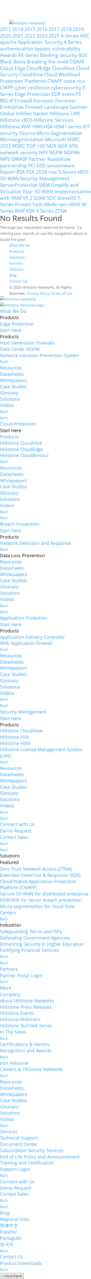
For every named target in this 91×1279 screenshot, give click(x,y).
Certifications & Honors (25, 1044)
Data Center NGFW (20, 349)
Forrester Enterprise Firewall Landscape (38, 103)
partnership (13, 165)
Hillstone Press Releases (26, 1007)
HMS (37, 126)
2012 (5, 29)
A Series (73, 42)
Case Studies (13, 387)
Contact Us (18, 281)
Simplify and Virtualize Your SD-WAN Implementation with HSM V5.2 (45, 191)
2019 (78, 29)
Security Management (45, 178)
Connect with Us (17, 824)
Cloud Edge (13, 68)
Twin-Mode (44, 204)
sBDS (82, 172)
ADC (84, 35)
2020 (5, 35)
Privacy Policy (38, 293)
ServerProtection (19, 185)
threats (23, 204)
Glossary (16, 269)
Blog (12, 275)
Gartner (78, 107)
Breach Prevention (19, 524)
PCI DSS (36, 165)
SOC (51, 198)
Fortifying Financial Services (29, 950)
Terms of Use (61, 293)
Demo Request (15, 831)
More (5, 988)
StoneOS (66, 198)
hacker (41, 113)
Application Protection (23, 618)
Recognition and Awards (26, 1050)
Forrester (43, 100)
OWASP (19, 159)
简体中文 (9, 1225)
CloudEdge (39, 68)
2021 (17, 35)
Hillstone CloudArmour (24, 455)
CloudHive (63, 68)
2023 (42, 35)
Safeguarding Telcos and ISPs (31, 931)
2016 (42, 29)
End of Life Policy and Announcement (40, 1157)
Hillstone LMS (65, 113)
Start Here (10, 330)
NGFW (56, 152)
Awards (8, 55)
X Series (45, 211)
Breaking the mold (48, 61)
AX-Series (28, 55)
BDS (82, 55)
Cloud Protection (18, 424)
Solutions (17, 257)
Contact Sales (14, 837)
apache (8, 42)
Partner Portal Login (21, 975)
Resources (11, 368)
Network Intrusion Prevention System (39, 355)
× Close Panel (12, 1276)
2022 (29, 35)
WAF (20, 211)
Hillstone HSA (14, 737)
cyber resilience (32, 87)
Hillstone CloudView (21, 731)
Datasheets (12, 374)
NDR (51, 146)
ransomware (60, 165)
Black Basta (13, 61)
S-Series (67, 172)
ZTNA (61, 211)
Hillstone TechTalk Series (26, 1026)
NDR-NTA (67, 146)
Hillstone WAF (15, 126)
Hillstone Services (53, 120)
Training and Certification (27, 1163)
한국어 (7, 1244)
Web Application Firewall (26, 643)
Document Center (18, 1144)
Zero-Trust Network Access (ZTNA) (36, 869)
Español (8, 1232)
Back (4, 361)
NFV (43, 152)
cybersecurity (66, 87)
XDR (30, 211)
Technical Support (19, 1138)
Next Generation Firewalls (27, 343)
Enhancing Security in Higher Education (42, 944)
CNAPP (54, 81)
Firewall (23, 100)
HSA (48, 126)
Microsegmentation (22, 139)
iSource (27, 133)
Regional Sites (15, 1219)
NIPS (5, 159)
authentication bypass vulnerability (40, 48)
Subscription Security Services (32, 1150)
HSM (59, 126)
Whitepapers (13, 380)
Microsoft (55, 139)
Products (16, 251)
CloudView (31, 74)
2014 (17, 29)
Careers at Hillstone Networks (31, 1069)
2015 (29, 29)
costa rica (74, 81)
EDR (56, 94)
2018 (66, 29)
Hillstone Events (17, 1013)
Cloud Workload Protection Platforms (40, 77)
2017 (54, 29)
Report (7, 172)
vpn (62, 204)
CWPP (6, 87)
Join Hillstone (14, 1063)
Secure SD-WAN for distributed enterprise (44, 894)
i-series (73, 126)
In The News (13, 1032)
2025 (54, 35)
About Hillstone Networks (27, 1001)
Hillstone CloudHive (21, 443)
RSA (20, 172)
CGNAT (77, 61)
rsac (52, 172)
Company (10, 994)
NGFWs (72, 152)
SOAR (39, 198)
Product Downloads (21, 1263)
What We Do (19, 245)
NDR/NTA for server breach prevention (41, 900)
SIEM (44, 185)
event (68, 94)
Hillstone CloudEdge (21, 449)
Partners (16, 263)
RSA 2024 (36, 172)
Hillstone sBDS (16, 120)
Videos (7, 405)
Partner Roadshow (50, 159)
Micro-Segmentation (59, 133)
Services (8, 1131)
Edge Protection (32, 94)
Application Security (40, 42)
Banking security (58, 55)
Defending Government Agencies (35, 938)
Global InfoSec (16, 113)
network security (19, 152)
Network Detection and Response (35, 543)
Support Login (15, 1169)
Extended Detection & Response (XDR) (40, 875)
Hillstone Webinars (20, 1019)
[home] (18, 299)
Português (11, 1238)
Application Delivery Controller (32, 637)
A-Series (70, 35)
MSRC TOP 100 (28, 146)
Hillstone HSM (15, 743)
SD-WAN (9, 178)
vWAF (74, 204)
